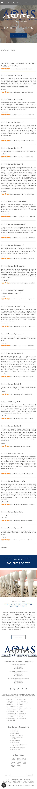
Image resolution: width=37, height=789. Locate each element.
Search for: (7, 775)
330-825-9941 (19, 674)
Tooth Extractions (16, 740)
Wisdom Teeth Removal (17, 735)
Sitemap (31, 782)
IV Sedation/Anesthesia (17, 745)
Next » (5, 547)
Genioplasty (14, 751)
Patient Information (17, 779)
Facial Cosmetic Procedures (18, 747)
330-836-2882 (19, 667)
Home (2, 50)
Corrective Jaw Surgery (17, 737)
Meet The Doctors (29, 781)
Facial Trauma (15, 738)
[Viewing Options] (3, 785)
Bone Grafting (15, 733)
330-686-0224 (19, 681)
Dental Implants (15, 730)
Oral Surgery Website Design (12, 785)
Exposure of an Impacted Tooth (19, 744)
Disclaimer (25, 782)
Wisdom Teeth (7, 781)
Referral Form (7, 782)
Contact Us (16, 782)
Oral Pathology (15, 742)
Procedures (27, 779)
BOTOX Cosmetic (16, 749)
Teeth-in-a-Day (15, 732)
